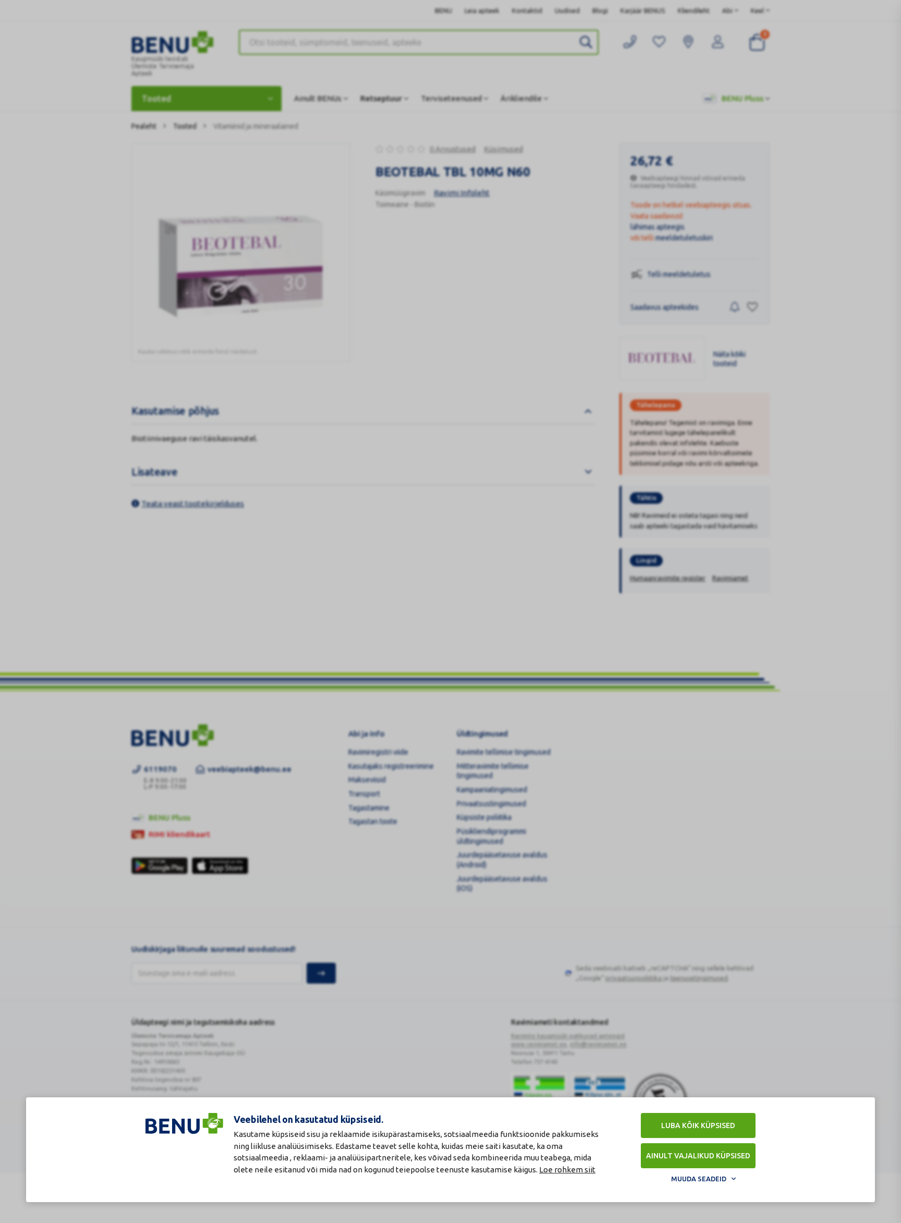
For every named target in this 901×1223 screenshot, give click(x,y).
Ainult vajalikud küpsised (698, 1156)
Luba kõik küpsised (698, 1125)
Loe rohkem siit (567, 1169)
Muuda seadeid (698, 1178)
